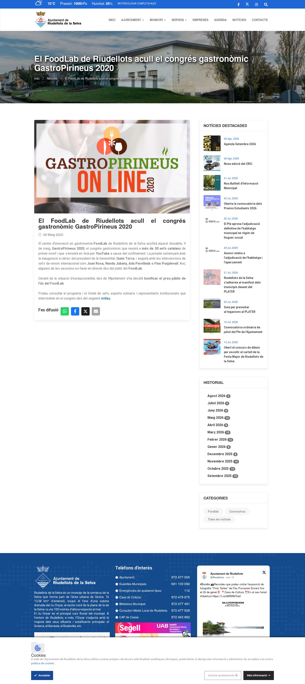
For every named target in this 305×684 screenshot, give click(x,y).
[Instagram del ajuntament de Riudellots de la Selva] (256, 4)
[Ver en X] (264, 573)
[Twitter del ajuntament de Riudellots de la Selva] (247, 4)
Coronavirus (237, 511)
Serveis (178, 20)
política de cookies (43, 663)
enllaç (105, 298)
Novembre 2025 (222, 461)
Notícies (239, 20)
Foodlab (213, 511)
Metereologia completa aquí (137, 3)
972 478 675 (180, 597)
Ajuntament (131, 20)
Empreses (200, 20)
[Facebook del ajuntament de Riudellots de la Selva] (238, 4)
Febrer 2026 (219, 439)
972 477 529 (180, 610)
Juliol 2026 (217, 403)
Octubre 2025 (220, 469)
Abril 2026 (217, 425)
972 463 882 (180, 617)
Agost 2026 (218, 396)
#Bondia (205, 584)
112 (187, 590)
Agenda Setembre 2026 (240, 144)
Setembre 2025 (222, 476)
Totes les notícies (219, 519)
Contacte (260, 20)
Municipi (157, 20)
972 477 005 (180, 577)
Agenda (220, 20)
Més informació (257, 675)
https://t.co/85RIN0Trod (226, 596)
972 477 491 (180, 603)
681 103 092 (180, 583)
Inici (112, 20)
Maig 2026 (218, 418)
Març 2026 (218, 432)
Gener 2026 (218, 447)
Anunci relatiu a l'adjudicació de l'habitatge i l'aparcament (243, 257)
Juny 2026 (217, 410)
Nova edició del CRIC (238, 163)
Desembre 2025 (221, 454)
